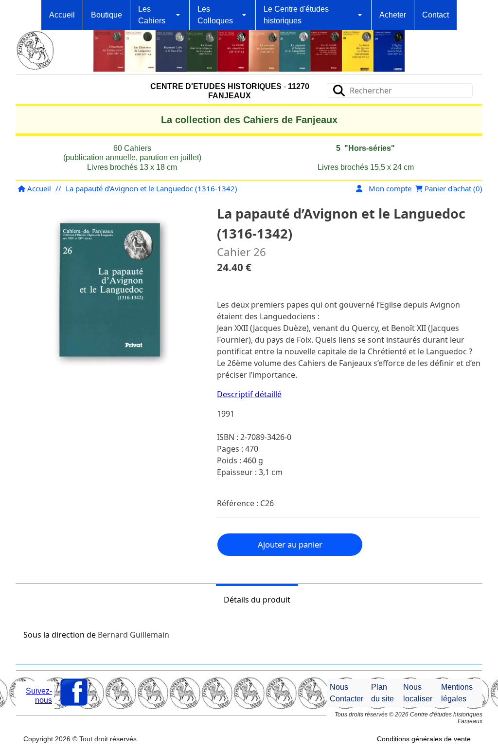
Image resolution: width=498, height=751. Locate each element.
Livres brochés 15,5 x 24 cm (366, 167)
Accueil (38, 188)
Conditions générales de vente (424, 739)
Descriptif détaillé (249, 394)
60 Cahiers (132, 148)
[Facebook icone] (74, 692)
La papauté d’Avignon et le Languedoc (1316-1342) (151, 188)
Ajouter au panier (290, 544)
